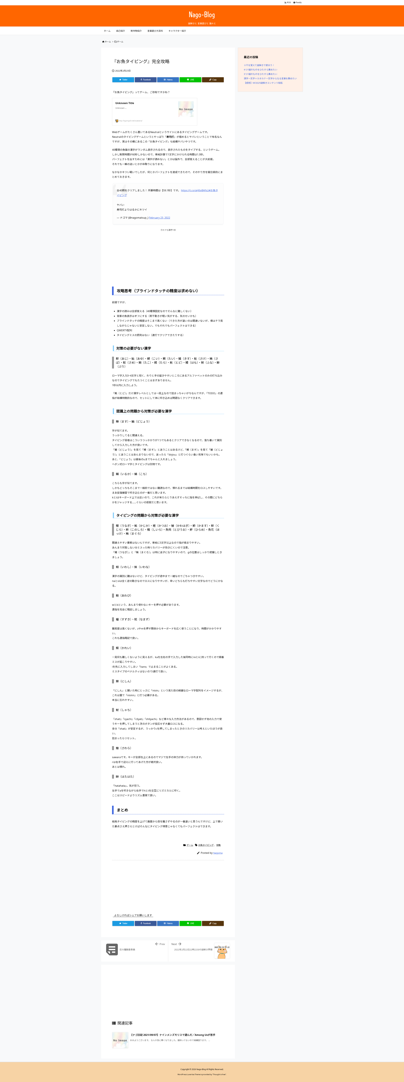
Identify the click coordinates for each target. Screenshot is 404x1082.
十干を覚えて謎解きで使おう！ (259, 65)
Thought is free (219, 1074)
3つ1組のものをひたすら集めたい (260, 74)
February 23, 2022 (159, 217)
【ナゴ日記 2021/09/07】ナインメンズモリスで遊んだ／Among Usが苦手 (172, 1035)
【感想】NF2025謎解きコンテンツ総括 (263, 82)
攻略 (218, 845)
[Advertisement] (168, 257)
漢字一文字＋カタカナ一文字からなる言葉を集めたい (270, 78)
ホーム (108, 41)
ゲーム (120, 41)
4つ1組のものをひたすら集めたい (260, 69)
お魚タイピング (206, 845)
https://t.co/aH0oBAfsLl (195, 190)
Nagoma (218, 852)
